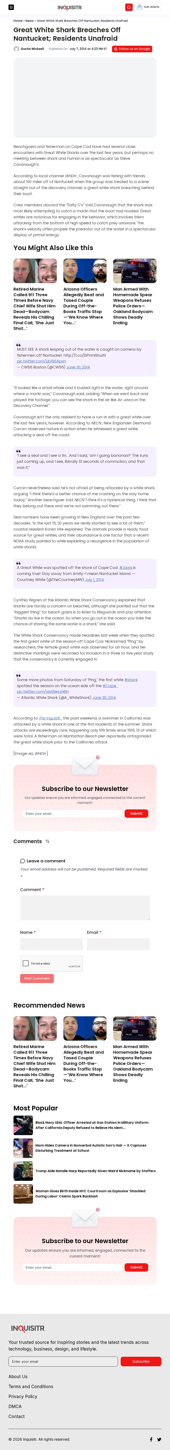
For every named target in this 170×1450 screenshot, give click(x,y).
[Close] (133, 293)
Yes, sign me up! (85, 335)
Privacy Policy (94, 352)
